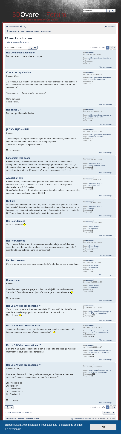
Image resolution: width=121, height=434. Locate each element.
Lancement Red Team (97, 165)
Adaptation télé (94, 185)
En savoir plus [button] (13, 429)
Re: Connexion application (20, 52)
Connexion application (97, 60)
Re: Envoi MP (13, 109)
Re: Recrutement (15, 221)
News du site (94, 226)
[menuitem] (23, 27)
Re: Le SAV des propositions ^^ (23, 305)
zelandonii (90, 52)
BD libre (91, 208)
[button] (114, 48)
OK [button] (103, 427)
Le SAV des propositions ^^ (99, 313)
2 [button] (111, 47)
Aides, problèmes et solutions (100, 58)
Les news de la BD (96, 163)
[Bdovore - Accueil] (34, 11)
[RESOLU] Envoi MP (96, 117)
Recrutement (93, 228)
